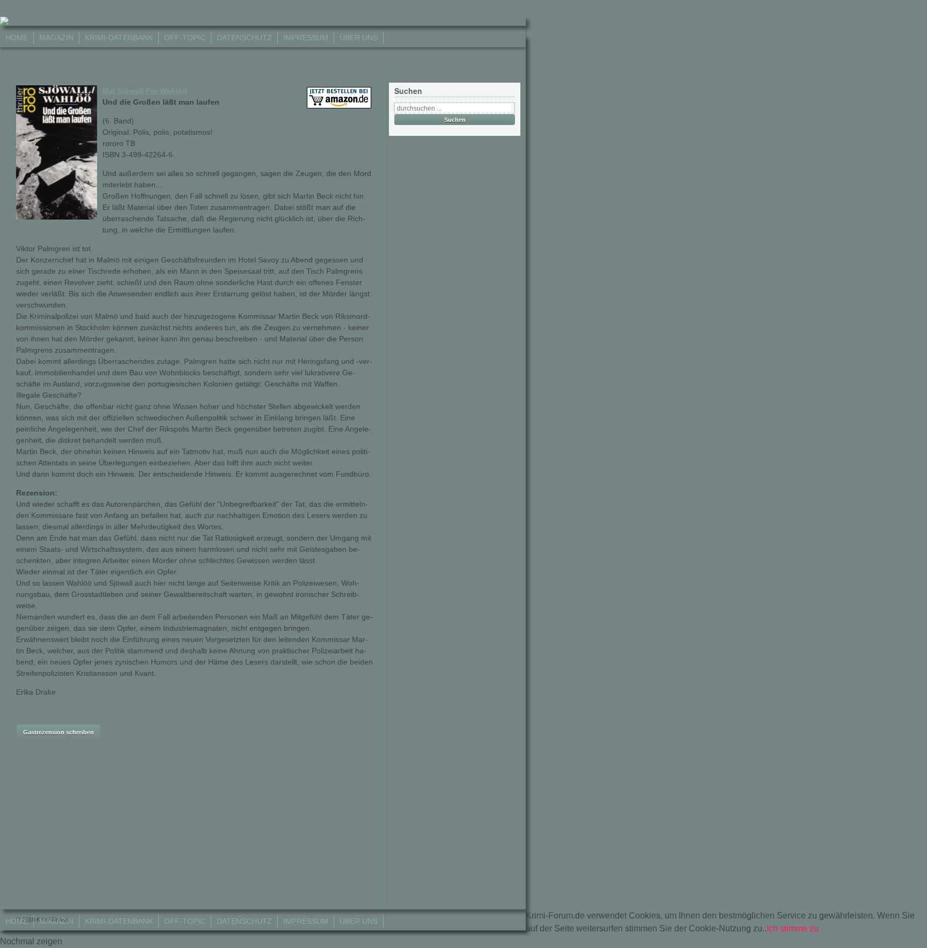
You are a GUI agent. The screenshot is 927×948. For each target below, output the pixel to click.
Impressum (305, 37)
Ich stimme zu (793, 928)
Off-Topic (184, 37)
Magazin (56, 37)
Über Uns (359, 37)
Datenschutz (244, 37)
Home (16, 37)
